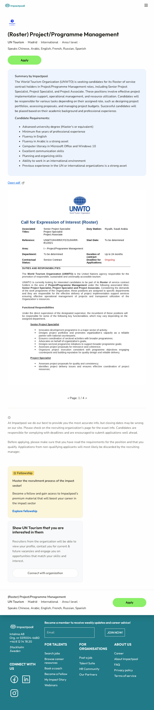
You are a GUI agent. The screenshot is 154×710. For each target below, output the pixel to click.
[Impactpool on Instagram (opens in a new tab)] (14, 698)
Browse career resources (54, 661)
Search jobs (52, 653)
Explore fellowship (24, 511)
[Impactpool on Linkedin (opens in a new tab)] (26, 684)
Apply (24, 60)
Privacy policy (123, 670)
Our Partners (88, 674)
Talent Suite (87, 663)
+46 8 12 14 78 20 (21, 641)
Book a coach (53, 668)
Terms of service (125, 676)
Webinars (51, 685)
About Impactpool (126, 659)
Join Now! (115, 632)
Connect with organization (45, 573)
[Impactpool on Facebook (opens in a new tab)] (14, 684)
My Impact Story (55, 679)
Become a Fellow (56, 674)
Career (119, 653)
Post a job (85, 657)
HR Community (89, 669)
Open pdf (14, 183)
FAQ (117, 664)
